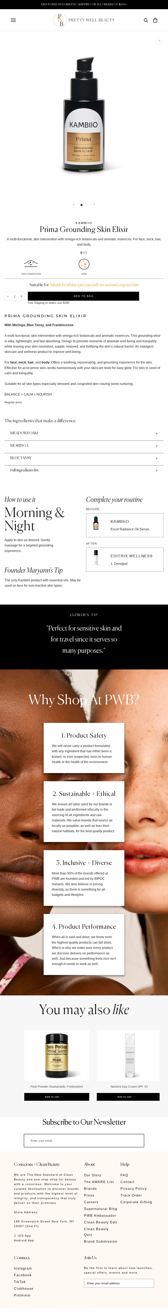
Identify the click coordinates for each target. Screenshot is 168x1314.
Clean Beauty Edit (100, 1222)
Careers (91, 1202)
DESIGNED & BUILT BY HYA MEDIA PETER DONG (52, 1311)
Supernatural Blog (100, 1209)
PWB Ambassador (100, 1215)
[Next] (94, 205)
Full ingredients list (24, 470)
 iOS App (22, 1235)
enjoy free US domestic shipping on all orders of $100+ (84, 4)
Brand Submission (100, 1241)
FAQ (124, 1175)
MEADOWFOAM (24, 433)
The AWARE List (99, 1182)
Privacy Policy (133, 1188)
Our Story (92, 1175)
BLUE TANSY (21, 458)
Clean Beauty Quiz (96, 1231)
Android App (24, 1240)
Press (89, 1195)
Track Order (131, 1195)
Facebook (23, 1275)
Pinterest (22, 1295)
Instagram (23, 1268)
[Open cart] (155, 20)
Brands (90, 1188)
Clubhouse (24, 1288)
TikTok (20, 1282)
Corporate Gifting (136, 1202)
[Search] (146, 20)
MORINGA (19, 446)
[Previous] (73, 205)
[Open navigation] (13, 20)
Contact (127, 1182)
